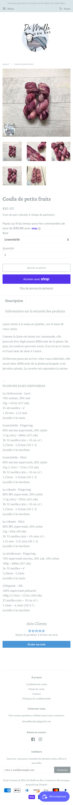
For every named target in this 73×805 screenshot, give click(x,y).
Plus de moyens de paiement (36, 288)
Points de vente (36, 689)
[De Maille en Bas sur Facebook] (33, 740)
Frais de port (10, 215)
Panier (66, 8)
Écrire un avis (36, 644)
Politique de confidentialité (36, 698)
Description (14, 300)
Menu (10, 8)
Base (5, 233)
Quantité (8, 248)
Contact (36, 693)
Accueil (6, 64)
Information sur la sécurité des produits (35, 311)
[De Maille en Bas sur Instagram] (40, 740)
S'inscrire (62, 770)
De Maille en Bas (35, 780)
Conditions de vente (36, 684)
